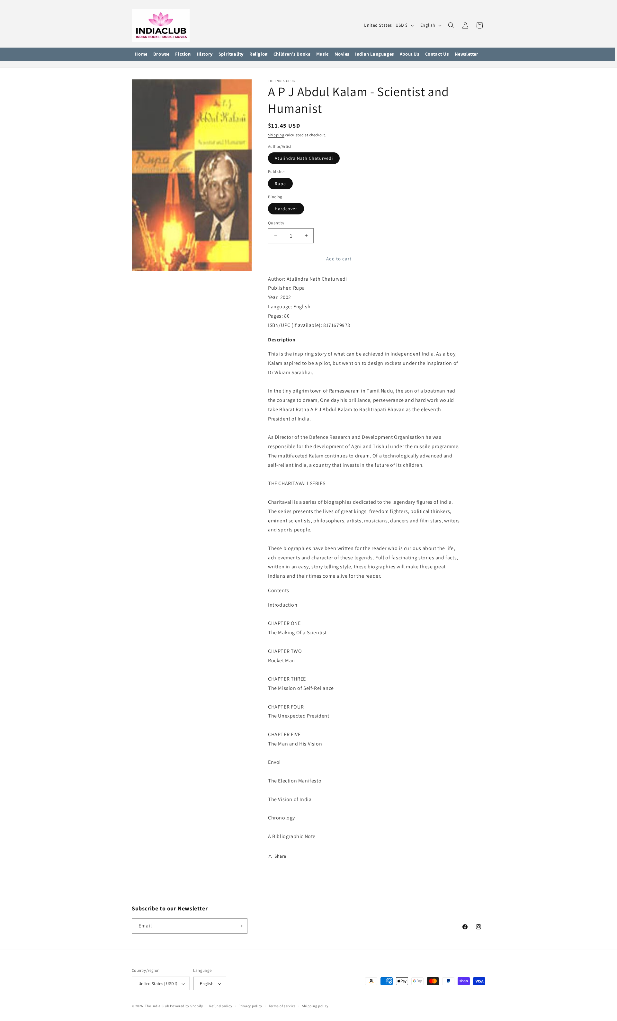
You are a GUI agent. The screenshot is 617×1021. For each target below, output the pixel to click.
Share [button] (280, 856)
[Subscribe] (240, 926)
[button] (161, 54)
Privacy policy (250, 1006)
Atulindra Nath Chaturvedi (304, 158)
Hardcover (286, 209)
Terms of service (282, 1006)
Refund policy (220, 1006)
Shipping (276, 134)
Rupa (280, 183)
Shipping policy (315, 1006)
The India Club (157, 1006)
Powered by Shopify (186, 1006)
